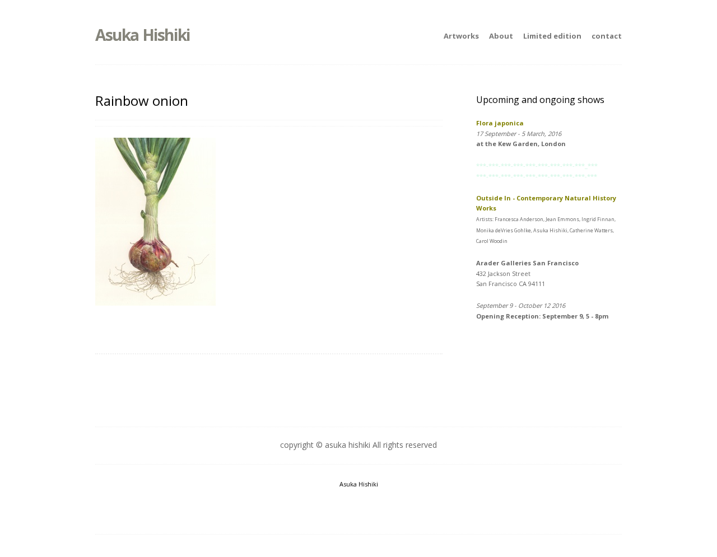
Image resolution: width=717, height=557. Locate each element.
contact (607, 36)
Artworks (461, 36)
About (501, 36)
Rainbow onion (141, 100)
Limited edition (552, 36)
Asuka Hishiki (142, 34)
